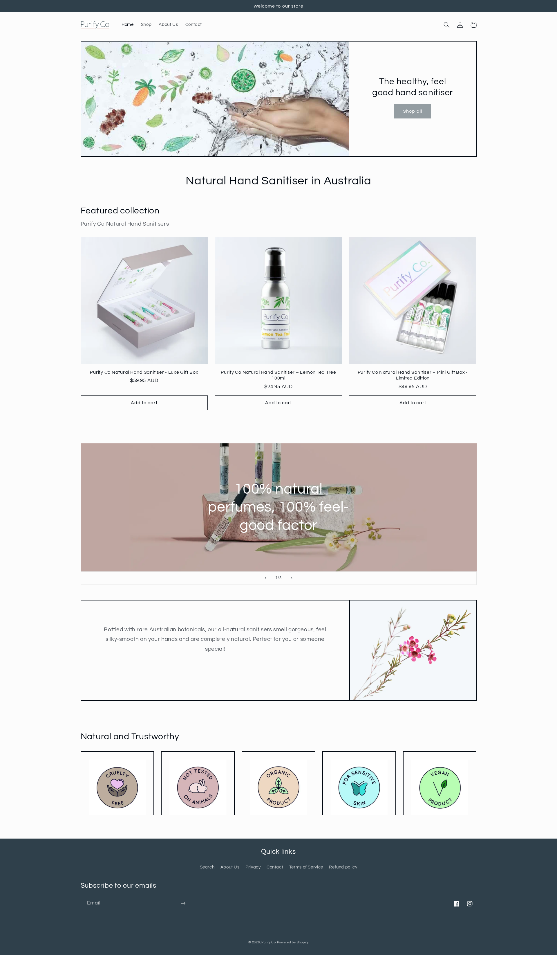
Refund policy (343, 867)
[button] (446, 24)
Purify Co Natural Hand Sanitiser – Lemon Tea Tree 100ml (278, 375)
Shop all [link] (412, 111)
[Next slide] (291, 578)
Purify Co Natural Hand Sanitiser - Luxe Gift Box (144, 372)
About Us (230, 867)
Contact (275, 867)
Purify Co (268, 942)
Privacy (253, 867)
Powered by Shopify (293, 942)
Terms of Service (306, 867)
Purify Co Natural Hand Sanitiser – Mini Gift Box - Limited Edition (413, 375)
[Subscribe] (183, 903)
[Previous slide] (265, 578)
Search (207, 867)
